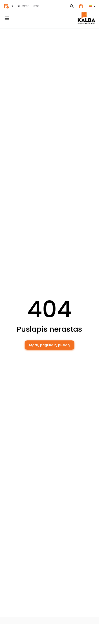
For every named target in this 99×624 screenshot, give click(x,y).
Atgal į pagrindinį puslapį (50, 345)
